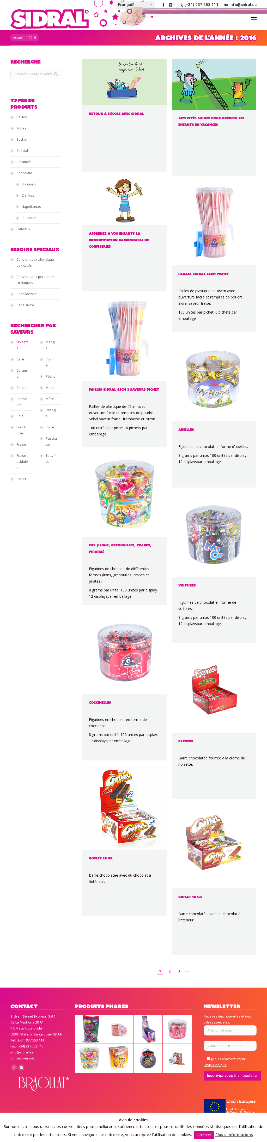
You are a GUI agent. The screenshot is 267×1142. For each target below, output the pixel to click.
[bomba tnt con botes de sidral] (148, 1059)
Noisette (22, 345)
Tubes (21, 128)
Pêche (51, 376)
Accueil (18, 37)
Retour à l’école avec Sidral (116, 114)
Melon (51, 387)
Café (20, 359)
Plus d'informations (234, 1134)
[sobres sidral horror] (89, 1029)
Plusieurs (29, 217)
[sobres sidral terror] (148, 1029)
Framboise (21, 430)
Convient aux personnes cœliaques (36, 279)
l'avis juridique (215, 1065)
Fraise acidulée (22, 461)
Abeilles (186, 430)
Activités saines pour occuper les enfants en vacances (211, 121)
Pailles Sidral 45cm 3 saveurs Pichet (124, 389)
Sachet (21, 139)
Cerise (21, 387)
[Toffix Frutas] (177, 1059)
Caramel (21, 373)
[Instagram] (171, 5)
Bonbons (29, 184)
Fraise (21, 444)
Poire (50, 427)
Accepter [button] (204, 1134)
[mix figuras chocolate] (89, 1059)
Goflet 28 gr (101, 858)
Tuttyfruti (51, 458)
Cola (19, 416)
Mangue (51, 345)
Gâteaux (23, 229)
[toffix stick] (119, 1029)
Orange (51, 413)
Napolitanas (31, 206)
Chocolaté (24, 173)
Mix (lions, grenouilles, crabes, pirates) (120, 548)
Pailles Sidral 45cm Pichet (203, 274)
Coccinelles (100, 702)
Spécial (22, 150)
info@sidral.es (243, 4)
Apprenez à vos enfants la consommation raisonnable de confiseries (119, 240)
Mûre (50, 398)
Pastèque (51, 441)
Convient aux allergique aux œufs (35, 262)
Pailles (21, 117)
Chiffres (28, 195)
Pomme (51, 362)
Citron (21, 478)
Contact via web (22, 1058)
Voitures (187, 585)
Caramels (24, 161)
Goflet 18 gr (190, 897)
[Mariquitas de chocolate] (177, 1029)
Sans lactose (26, 293)
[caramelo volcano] (119, 1059)
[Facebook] (163, 5)
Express (185, 741)
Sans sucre (25, 305)
